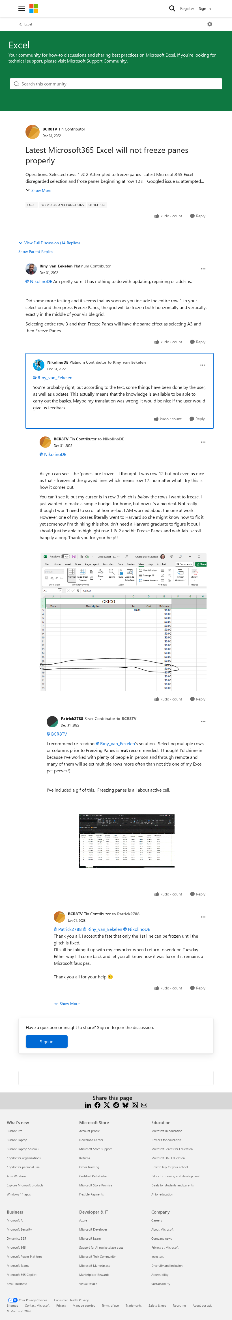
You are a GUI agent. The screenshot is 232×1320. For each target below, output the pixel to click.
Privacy (61, 1305)
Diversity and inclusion (166, 1265)
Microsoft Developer (93, 1229)
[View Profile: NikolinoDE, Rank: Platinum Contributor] (38, 365)
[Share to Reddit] (116, 1104)
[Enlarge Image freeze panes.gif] (127, 841)
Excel (28, 24)
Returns (84, 1158)
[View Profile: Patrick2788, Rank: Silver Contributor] (52, 721)
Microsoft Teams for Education (172, 1149)
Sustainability (160, 1284)
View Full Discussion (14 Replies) (52, 242)
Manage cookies (84, 1305)
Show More (41, 190)
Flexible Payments (91, 1194)
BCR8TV (49, 129)
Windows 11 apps (19, 1194)
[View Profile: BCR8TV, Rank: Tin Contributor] (32, 132)
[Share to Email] (144, 1104)
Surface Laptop (17, 1140)
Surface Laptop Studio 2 (23, 1149)
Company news (161, 1238)
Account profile (89, 1131)
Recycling (179, 1305)
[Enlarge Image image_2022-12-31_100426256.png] (123, 622)
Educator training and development (175, 1176)
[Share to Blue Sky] (125, 1104)
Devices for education (166, 1140)
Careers (156, 1220)
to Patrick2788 (125, 913)
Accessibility (159, 1274)
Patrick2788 (72, 718)
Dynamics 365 (16, 1238)
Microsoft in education (166, 1131)
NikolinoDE (41, 281)
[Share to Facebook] (97, 1104)
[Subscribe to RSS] (135, 1104)
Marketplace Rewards (94, 1274)
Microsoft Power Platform (24, 1256)
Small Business (17, 1284)
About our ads (202, 1305)
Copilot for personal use (23, 1167)
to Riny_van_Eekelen (127, 362)
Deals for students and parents (172, 1185)
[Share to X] (107, 1104)
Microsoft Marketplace (94, 1265)
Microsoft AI (15, 1220)
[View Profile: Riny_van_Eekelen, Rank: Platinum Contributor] (31, 269)
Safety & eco (157, 1305)
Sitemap (12, 1305)
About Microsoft (162, 1229)
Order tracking (89, 1167)
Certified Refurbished (93, 1176)
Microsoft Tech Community (97, 1256)
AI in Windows (16, 1176)
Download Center (91, 1140)
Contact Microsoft (37, 1305)
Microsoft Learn (90, 1238)
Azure (83, 1220)
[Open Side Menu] (22, 8)
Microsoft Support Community (97, 61)
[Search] (172, 8)
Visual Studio (88, 1284)
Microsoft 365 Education (168, 1158)
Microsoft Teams (18, 1265)
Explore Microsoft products (25, 1185)
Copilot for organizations (24, 1158)
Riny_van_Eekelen (56, 266)
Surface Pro (14, 1131)
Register (187, 8)
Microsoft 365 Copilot (21, 1274)
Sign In (205, 8)
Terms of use (110, 1305)
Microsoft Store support (95, 1149)
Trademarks (134, 1305)
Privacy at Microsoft (165, 1247)
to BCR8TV (126, 718)
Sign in (46, 1041)
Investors (157, 1256)
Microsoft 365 (16, 1247)
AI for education (162, 1194)
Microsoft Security (19, 1229)
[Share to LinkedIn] (88, 1104)
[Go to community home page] (33, 8)
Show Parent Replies (35, 251)
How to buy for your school (169, 1167)
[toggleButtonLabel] (210, 24)
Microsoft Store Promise (95, 1185)
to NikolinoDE (111, 439)
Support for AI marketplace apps (101, 1247)
